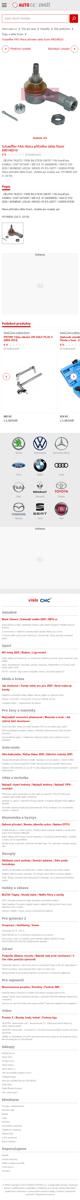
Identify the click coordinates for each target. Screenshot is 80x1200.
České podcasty (9, 1159)
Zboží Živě (7, 1057)
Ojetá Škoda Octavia (12, 1088)
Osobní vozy (8, 1061)
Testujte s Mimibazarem (13, 1106)
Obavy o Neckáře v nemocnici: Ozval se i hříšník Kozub (28, 699)
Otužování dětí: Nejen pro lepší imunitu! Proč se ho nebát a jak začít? (34, 726)
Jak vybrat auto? (10, 1092)
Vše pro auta (29, 28)
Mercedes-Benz (61, 453)
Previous (6, 376)
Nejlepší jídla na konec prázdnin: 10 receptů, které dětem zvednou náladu (36, 874)
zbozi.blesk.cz (9, 1069)
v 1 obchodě (10, 420)
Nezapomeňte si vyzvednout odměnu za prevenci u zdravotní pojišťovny (36, 973)
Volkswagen (40, 453)
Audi (61, 474)
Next (73, 376)
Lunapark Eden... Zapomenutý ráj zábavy (21, 703)
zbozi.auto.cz (9, 28)
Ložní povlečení (9, 1137)
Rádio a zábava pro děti (13, 1163)
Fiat (61, 518)
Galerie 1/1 (40, 137)
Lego (4, 1118)
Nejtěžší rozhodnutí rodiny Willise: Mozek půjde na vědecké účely (33, 695)
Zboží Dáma (8, 1065)
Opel (18, 496)
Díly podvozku (62, 28)
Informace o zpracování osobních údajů (36, 1191)
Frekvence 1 (8, 1167)
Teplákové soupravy (11, 1130)
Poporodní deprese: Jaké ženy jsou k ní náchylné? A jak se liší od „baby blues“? (39, 965)
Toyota (61, 496)
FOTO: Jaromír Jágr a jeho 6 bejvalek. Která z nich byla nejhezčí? (33, 671)
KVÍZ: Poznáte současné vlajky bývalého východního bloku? (30, 900)
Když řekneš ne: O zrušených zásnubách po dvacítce (27, 935)
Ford (18, 474)
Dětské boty (7, 1133)
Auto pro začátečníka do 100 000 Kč (19, 1080)
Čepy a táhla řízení (12, 34)
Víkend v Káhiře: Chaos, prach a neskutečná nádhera (27, 911)
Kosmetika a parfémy (12, 1126)
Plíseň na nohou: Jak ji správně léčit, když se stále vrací (28, 969)
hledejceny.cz (8, 1053)
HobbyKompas (9, 1077)
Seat (40, 518)
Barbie (5, 1114)
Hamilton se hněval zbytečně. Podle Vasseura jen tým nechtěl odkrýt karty (37, 764)
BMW (40, 474)
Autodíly (45, 28)
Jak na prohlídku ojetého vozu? (16, 1073)
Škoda (18, 453)
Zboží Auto (7, 1084)
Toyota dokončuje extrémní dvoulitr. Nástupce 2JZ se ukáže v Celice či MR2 (38, 760)
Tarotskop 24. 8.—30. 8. (13, 931)
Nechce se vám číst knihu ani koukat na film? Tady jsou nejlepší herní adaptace (39, 1003)
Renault (40, 496)
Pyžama (6, 1122)
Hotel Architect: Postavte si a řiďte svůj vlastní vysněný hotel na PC (33, 993)
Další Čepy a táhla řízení (17, 332)
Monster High (8, 1110)
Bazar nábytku (9, 1141)
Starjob (5, 1155)
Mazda (18, 518)
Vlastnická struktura (45, 1194)
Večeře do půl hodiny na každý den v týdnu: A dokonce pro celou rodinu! (36, 870)
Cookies (60, 1191)
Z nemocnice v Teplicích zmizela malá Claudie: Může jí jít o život (32, 631)
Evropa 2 (6, 1171)
